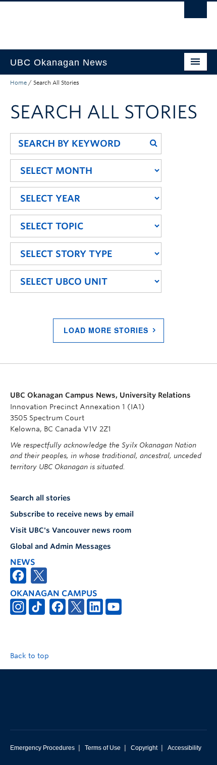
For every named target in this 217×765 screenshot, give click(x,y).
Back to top (30, 656)
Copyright (144, 747)
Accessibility (184, 747)
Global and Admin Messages (60, 546)
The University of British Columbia (79, 21)
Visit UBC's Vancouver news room (70, 530)
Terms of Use (103, 747)
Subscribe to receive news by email (72, 514)
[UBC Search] (195, 13)
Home (18, 82)
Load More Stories (106, 330)
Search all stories (40, 498)
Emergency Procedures (42, 747)
